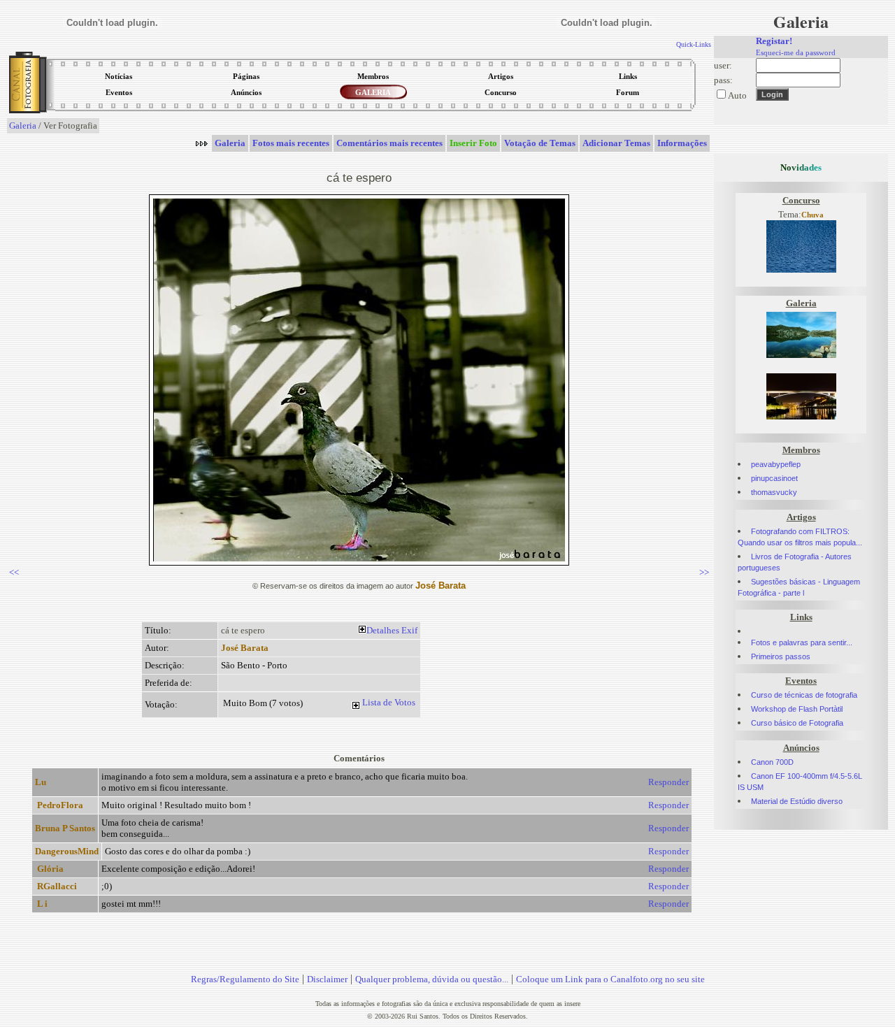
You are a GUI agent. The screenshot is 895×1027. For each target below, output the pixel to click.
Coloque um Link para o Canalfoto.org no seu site (610, 979)
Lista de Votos (388, 702)
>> (704, 572)
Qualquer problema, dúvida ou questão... (431, 979)
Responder (668, 782)
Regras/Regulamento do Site (245, 979)
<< (14, 572)
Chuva (812, 215)
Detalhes (382, 630)
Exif (409, 630)
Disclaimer (327, 979)
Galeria (22, 125)
